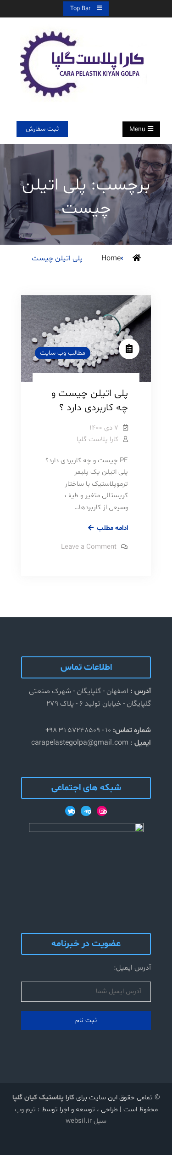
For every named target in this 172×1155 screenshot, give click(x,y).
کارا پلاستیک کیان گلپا (43, 1098)
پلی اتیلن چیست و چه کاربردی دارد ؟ (89, 401)
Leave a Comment (89, 547)
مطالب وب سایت (62, 353)
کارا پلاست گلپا (97, 439)
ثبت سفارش (42, 129)
